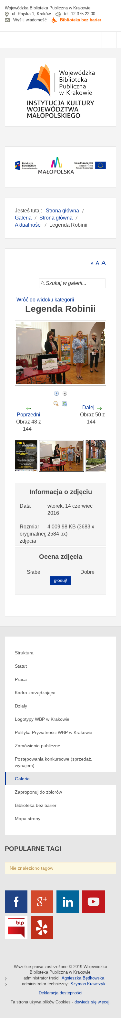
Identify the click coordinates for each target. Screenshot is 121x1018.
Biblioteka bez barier (80, 19)
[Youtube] (93, 901)
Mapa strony (27, 818)
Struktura (24, 652)
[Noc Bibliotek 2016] (25, 455)
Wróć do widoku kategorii (45, 299)
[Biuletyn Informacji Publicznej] (16, 927)
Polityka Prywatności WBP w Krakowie (53, 732)
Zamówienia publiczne (37, 745)
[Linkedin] (67, 901)
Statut (21, 666)
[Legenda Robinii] (61, 383)
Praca (21, 679)
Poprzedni (28, 414)
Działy (21, 705)
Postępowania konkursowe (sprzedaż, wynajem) (53, 762)
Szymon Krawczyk (88, 983)
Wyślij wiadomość (30, 19)
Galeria (22, 778)
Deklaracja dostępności (60, 992)
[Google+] (42, 901)
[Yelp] (42, 927)
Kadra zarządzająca (35, 692)
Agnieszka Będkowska (83, 978)
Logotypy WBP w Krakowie (42, 719)
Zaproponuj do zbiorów (38, 792)
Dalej (88, 407)
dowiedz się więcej (92, 1002)
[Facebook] (16, 901)
